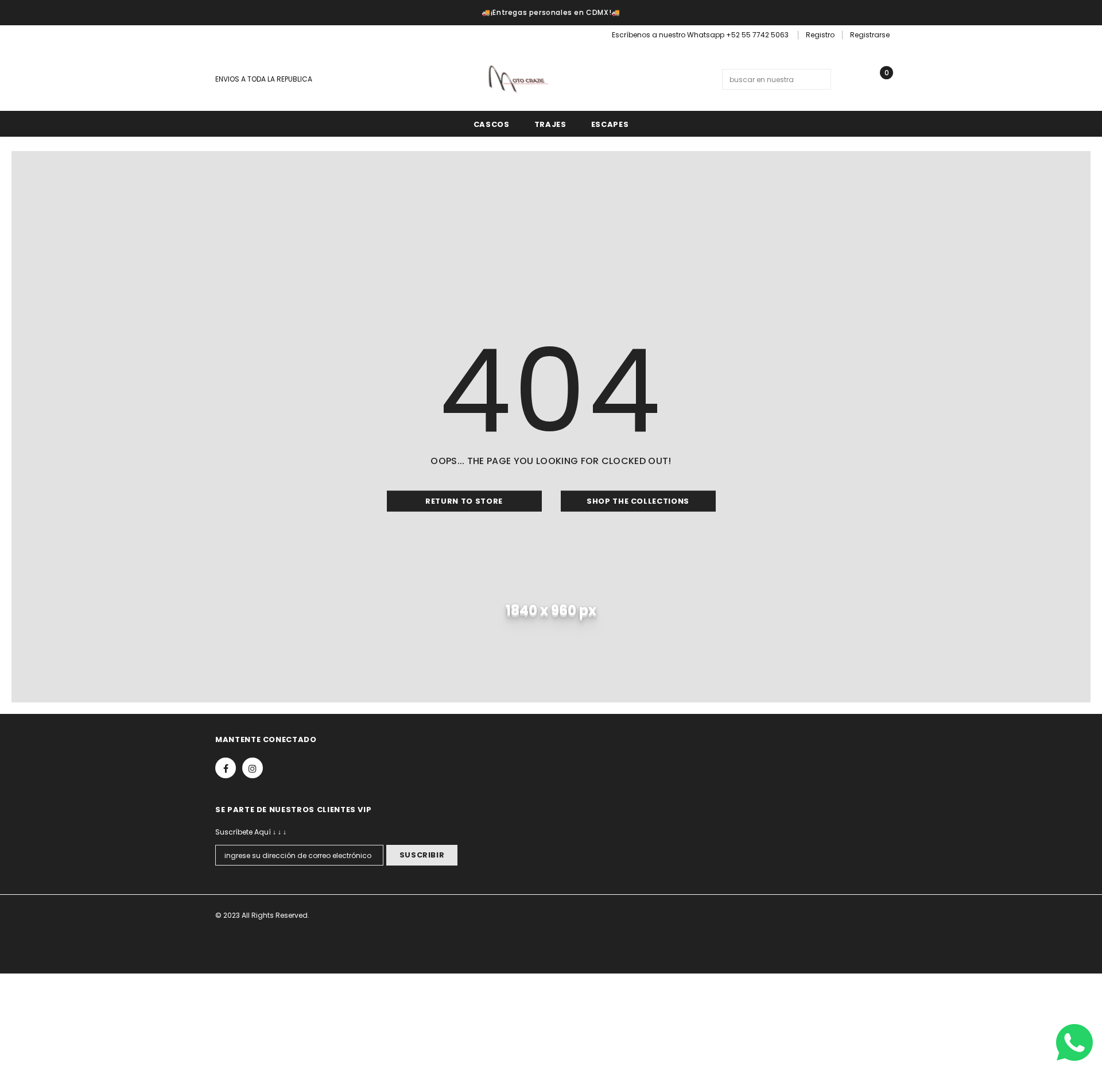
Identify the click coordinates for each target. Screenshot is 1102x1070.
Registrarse (870, 35)
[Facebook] (222, 36)
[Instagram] (242, 36)
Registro (820, 35)
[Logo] (517, 79)
